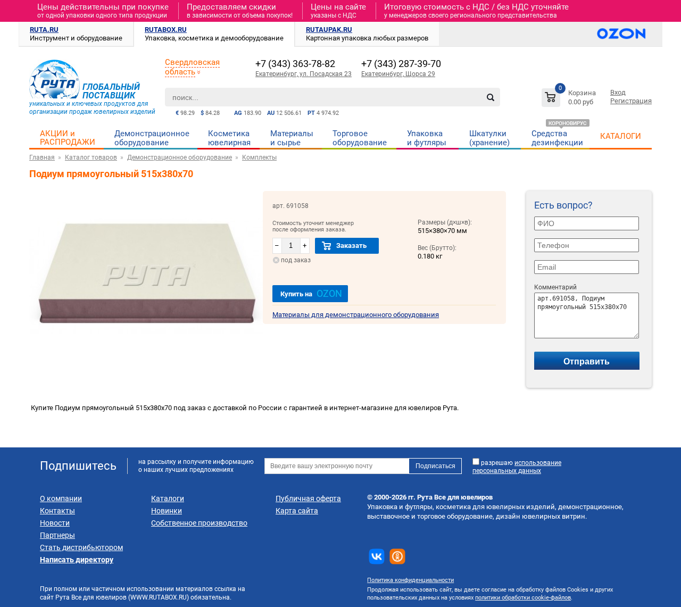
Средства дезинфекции (557, 138)
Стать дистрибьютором (81, 547)
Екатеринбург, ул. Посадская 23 (303, 74)
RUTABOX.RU (166, 30)
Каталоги (167, 498)
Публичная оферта (308, 498)
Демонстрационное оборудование (151, 138)
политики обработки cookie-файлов (523, 597)
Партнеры (57, 535)
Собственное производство (199, 523)
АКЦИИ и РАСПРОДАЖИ (67, 138)
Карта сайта (297, 510)
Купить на (311, 293)
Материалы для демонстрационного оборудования (355, 315)
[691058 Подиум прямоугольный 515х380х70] (146, 358)
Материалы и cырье (291, 138)
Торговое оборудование (360, 138)
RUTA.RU (44, 30)
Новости (55, 523)
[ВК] (377, 556)
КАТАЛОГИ (620, 136)
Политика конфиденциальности (410, 580)
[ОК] (397, 556)
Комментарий (555, 287)
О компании (61, 498)
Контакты (57, 510)
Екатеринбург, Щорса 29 (398, 74)
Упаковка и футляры (426, 138)
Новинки (166, 510)
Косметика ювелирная (229, 138)
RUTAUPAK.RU (329, 30)
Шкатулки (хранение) (489, 138)
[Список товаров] (570, 99)
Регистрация (631, 101)
